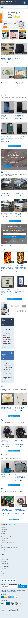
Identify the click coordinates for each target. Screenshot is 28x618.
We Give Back (4, 535)
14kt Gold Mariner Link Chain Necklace (11, 331)
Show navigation (2, 6)
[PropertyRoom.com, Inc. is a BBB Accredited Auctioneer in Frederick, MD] (5, 603)
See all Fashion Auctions (14, 485)
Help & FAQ (3, 575)
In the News (3, 531)
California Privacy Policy (6, 559)
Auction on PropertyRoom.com (7, 542)
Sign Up (14, 236)
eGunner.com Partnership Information (9, 547)
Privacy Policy (21, 241)
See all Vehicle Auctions (14, 221)
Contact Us (3, 573)
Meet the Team (4, 538)
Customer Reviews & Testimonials (8, 536)
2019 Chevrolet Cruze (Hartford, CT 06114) (6, 192)
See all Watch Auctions (14, 450)
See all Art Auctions (14, 519)
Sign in (22, 166)
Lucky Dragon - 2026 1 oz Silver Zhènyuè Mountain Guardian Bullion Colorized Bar (20, 268)
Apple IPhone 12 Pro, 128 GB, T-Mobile (6, 116)
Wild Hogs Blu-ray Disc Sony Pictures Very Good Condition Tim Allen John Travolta (20, 83)
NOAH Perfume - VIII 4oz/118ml (5, 475)
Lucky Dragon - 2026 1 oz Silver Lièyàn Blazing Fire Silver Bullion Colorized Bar (7, 267)
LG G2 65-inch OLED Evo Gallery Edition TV (12, 373)
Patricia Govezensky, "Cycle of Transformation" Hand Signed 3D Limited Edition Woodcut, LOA (20, 511)
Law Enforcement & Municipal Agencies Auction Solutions (13, 544)
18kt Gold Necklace (7, 335)
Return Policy (4, 561)
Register (7, 166)
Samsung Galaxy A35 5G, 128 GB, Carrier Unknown (20, 116)
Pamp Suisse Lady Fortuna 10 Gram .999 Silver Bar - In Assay (20, 291)
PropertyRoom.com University (7, 551)
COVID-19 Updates (5, 577)
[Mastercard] (9, 597)
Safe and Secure (4, 570)
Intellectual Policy (5, 563)
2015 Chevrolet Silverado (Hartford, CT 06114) (6, 214)
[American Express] (12, 597)
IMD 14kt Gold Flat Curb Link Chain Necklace (20, 408)
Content (1, 18)
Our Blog (3, 540)
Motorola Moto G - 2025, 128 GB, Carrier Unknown (20, 137)
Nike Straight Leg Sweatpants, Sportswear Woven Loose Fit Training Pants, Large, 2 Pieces (20, 477)
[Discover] (16, 597)
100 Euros (3, 81)
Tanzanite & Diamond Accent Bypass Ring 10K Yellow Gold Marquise (6, 409)
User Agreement (12, 241)
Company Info (4, 529)
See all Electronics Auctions (14, 145)
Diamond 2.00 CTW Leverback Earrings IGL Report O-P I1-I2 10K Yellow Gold (7, 59)
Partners (3, 545)
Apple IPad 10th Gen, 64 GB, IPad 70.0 (20, 57)
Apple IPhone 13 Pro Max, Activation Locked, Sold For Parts (7, 138)
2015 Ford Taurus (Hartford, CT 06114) (19, 192)
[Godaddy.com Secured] (18, 603)
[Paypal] (2, 597)
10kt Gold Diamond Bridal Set (9, 343)
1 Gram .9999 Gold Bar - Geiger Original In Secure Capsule (6, 291)
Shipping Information (5, 571)
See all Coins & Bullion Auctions (15, 298)
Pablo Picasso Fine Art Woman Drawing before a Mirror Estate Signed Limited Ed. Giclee (6, 511)
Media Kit (3, 533)
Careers (3, 549)
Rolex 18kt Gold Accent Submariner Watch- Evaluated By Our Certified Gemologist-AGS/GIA (7, 442)
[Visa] (6, 597)
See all (3, 347)
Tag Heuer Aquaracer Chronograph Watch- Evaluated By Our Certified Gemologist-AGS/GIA (20, 442)
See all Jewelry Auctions (14, 416)
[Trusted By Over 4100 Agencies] (12, 603)
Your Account (4, 568)
